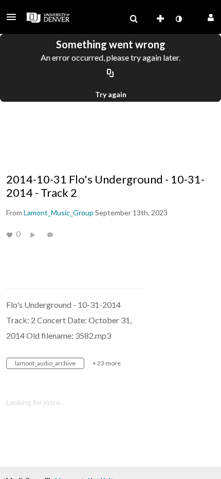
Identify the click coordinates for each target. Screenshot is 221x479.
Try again (110, 94)
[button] (14, 17)
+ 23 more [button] (107, 363)
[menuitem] (133, 19)
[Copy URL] (110, 73)
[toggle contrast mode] (178, 19)
